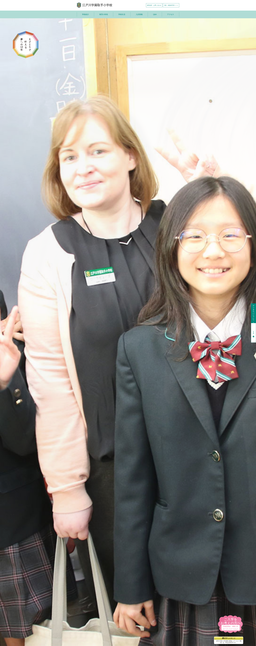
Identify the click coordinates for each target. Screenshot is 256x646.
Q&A (155, 14)
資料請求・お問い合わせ (154, 5)
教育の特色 (103, 14)
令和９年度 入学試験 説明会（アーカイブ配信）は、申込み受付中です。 (228, 641)
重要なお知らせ (229, 638)
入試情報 (139, 14)
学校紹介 (85, 14)
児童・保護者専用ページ (171, 5)
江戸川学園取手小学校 (97, 5)
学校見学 (253, 333)
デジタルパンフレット (253, 313)
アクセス (170, 14)
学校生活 (121, 14)
